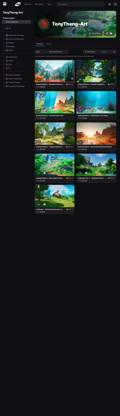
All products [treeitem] (13, 22)
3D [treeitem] (9, 28)
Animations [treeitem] (12, 57)
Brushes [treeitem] (11, 46)
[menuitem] (28, 4)
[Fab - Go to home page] (18, 4)
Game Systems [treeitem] (14, 75)
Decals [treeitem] (11, 43)
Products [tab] (39, 44)
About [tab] (49, 44)
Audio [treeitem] (10, 61)
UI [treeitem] (9, 68)
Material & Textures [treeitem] (16, 35)
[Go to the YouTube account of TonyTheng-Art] (111, 33)
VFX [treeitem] (10, 64)
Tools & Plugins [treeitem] (14, 82)
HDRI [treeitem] (10, 50)
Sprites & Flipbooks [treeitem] (16, 39)
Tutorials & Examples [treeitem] (16, 86)
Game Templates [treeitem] (15, 79)
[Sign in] (115, 4)
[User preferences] (114, 52)
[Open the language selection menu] (110, 4)
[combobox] (82, 4)
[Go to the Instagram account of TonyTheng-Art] (107, 33)
